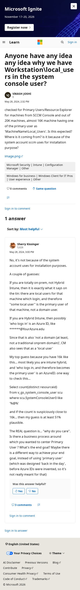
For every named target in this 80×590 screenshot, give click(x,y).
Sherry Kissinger (28, 244)
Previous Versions (36, 562)
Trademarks (40, 579)
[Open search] (62, 42)
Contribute (10, 568)
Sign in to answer (16, 530)
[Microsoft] (40, 42)
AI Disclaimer (11, 562)
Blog (55, 562)
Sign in (72, 42)
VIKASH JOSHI (21, 93)
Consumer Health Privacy (19, 573)
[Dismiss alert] (74, 6)
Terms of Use (51, 573)
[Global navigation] (4, 42)
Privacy (26, 568)
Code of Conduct (14, 579)
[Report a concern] (8, 198)
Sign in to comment (17, 208)
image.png (12, 156)
